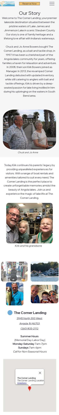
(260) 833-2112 (29, 328)
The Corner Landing (30, 313)
